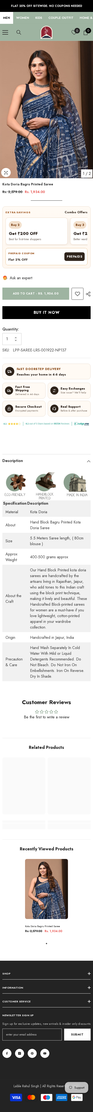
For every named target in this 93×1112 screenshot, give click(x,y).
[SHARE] (87, 294)
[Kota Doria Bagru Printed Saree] (46, 889)
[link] (77, 294)
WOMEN (22, 17)
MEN (6, 17)
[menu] (5, 32)
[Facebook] (6, 1053)
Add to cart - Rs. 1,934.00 (36, 293)
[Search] (19, 32)
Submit (77, 1034)
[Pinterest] (32, 1053)
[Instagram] (19, 1053)
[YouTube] (44, 1053)
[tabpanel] (46, 898)
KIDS (38, 17)
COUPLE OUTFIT (60, 17)
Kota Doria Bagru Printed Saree (42, 926)
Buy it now (47, 312)
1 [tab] (46, 943)
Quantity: (10, 329)
